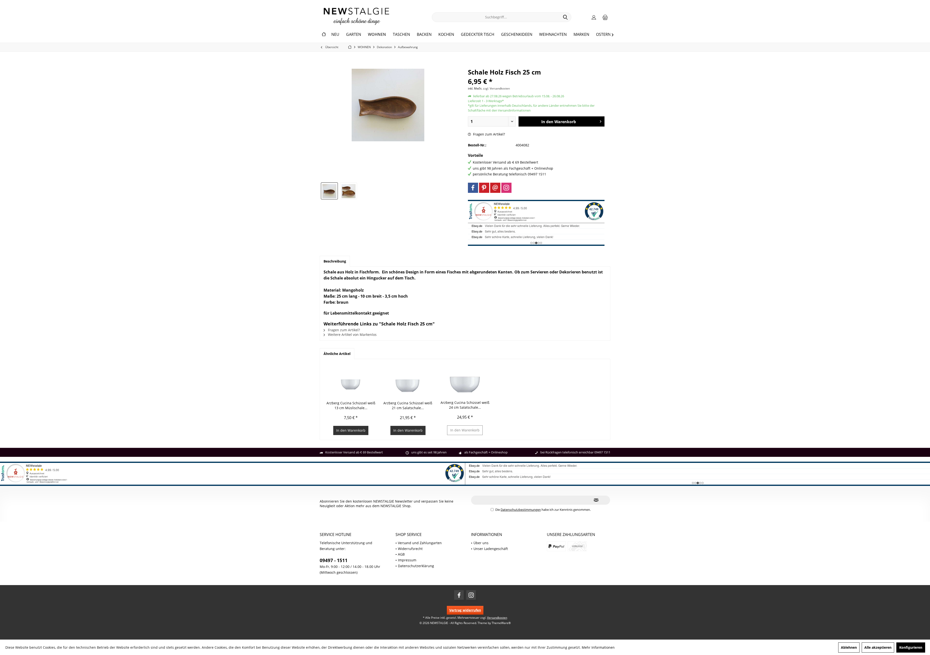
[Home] (324, 34)
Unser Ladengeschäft (490, 548)
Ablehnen (849, 647)
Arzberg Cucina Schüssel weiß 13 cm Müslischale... (350, 405)
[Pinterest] (484, 188)
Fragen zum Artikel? (488, 134)
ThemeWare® (501, 623)
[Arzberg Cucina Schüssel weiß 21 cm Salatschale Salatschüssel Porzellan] (408, 381)
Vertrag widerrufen (465, 610)
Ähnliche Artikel (337, 353)
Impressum (407, 560)
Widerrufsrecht (410, 548)
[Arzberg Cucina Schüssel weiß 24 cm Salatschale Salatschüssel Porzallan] (465, 381)
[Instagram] (506, 188)
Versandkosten (497, 618)
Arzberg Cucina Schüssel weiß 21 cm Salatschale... (407, 405)
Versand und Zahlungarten (420, 543)
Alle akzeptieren (877, 647)
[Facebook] (473, 188)
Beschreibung (335, 261)
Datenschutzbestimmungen (521, 509)
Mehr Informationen (598, 647)
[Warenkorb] (605, 17)
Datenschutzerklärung (416, 566)
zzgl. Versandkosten (496, 88)
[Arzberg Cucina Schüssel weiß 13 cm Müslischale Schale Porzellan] (351, 381)
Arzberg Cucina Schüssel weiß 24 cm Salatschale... (465, 405)
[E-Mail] (495, 188)
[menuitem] (605, 17)
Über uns (480, 543)
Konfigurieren (910, 647)
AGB (401, 554)
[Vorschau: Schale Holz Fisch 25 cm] (329, 190)
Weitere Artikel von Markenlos (352, 334)
